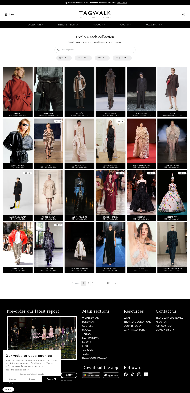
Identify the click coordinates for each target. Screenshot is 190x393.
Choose (32, 379)
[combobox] (63, 58)
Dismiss (12, 379)
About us (161, 322)
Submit (69, 375)
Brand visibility (165, 330)
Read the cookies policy (17, 370)
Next (116, 283)
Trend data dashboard (169, 318)
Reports (86, 342)
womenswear (90, 318)
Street (86, 346)
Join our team (164, 326)
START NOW (122, 2)
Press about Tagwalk (94, 358)
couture (87, 326)
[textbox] (63, 58)
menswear (88, 322)
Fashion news (90, 338)
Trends (86, 334)
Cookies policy (132, 326)
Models (86, 330)
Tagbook (87, 350)
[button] (8, 389)
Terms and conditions (137, 322)
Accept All (51, 379)
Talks (85, 354)
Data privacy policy (135, 330)
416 (108, 283)
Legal (127, 318)
